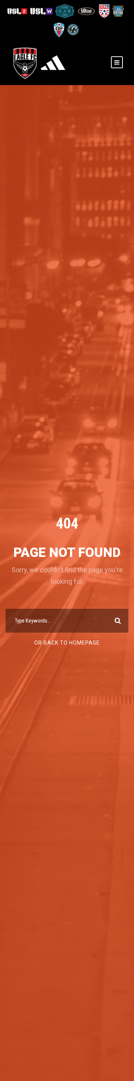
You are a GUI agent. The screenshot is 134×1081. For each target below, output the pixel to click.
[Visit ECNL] (65, 10)
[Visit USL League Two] (18, 10)
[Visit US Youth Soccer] (104, 10)
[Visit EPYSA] (117, 10)
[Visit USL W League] (42, 10)
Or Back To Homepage (67, 643)
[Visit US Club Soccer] (87, 10)
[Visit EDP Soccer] (59, 29)
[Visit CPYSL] (72, 29)
